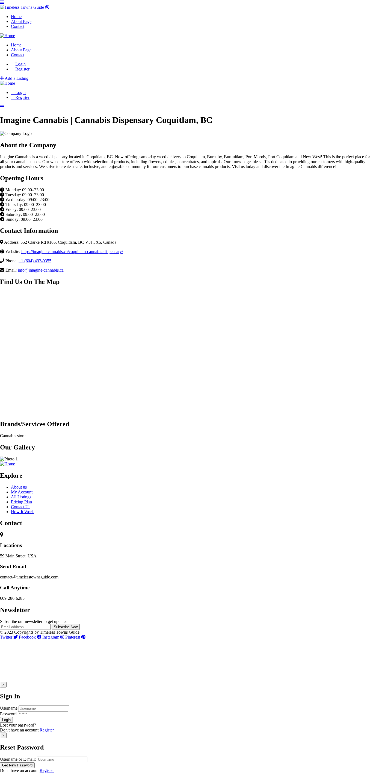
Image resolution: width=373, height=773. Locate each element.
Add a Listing (16, 78)
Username (8, 708)
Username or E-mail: (18, 759)
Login (20, 64)
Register (47, 730)
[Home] (7, 35)
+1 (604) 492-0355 (35, 260)
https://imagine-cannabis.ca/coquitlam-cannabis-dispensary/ (72, 251)
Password (8, 714)
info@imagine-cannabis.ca (41, 270)
